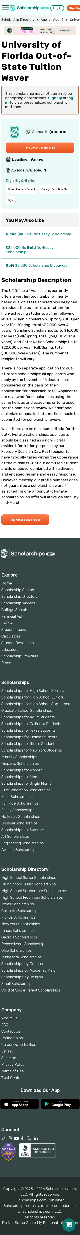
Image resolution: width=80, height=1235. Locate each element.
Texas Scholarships (17, 904)
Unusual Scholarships (19, 823)
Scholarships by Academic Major (29, 970)
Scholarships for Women (21, 770)
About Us (9, 1018)
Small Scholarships (17, 983)
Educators (9, 649)
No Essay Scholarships (20, 816)
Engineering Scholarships (22, 843)
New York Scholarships (20, 924)
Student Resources (17, 643)
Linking (7, 1051)
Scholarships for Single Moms (26, 783)
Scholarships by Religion (22, 977)
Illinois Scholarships (18, 930)
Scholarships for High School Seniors (32, 690)
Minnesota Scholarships (21, 957)
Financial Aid (11, 616)
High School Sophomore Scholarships (33, 891)
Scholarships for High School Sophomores (37, 704)
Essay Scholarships (17, 810)
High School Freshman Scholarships (32, 897)
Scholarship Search (17, 590)
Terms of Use (12, 1071)
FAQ (4, 1024)
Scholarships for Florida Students (29, 737)
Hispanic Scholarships (20, 763)
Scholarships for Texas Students (28, 730)
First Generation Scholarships (26, 790)
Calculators (10, 636)
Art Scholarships (15, 836)
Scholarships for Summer (22, 830)
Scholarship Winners (18, 603)
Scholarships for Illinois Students (28, 743)
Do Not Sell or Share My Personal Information (40, 1222)
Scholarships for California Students (31, 723)
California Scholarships (20, 910)
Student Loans (13, 629)
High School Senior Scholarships (28, 877)
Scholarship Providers (19, 656)
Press (6, 662)
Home (6, 583)
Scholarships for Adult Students (28, 717)
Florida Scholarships (18, 917)
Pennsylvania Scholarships (23, 944)
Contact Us (10, 1031)
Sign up (55, 98)
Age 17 (58, 20)
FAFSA (7, 623)
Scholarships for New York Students (31, 750)
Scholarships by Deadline (22, 963)
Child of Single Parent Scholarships (30, 990)
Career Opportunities (18, 1044)
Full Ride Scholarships (20, 803)
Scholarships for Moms (20, 776)
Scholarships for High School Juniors (32, 697)
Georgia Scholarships (19, 937)
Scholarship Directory (17, 20)
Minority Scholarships (19, 757)
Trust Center (11, 1077)
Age (44, 20)
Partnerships (12, 1038)
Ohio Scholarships (16, 950)
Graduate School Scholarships (26, 710)
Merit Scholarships (17, 796)
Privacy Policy (13, 1064)
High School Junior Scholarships (28, 884)
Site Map (8, 1058)
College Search (14, 609)
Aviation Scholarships (19, 849)
